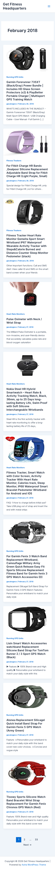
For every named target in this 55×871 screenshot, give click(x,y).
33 (36, 839)
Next (27, 844)
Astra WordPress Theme (34, 864)
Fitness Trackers (13, 161)
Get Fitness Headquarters (14, 6)
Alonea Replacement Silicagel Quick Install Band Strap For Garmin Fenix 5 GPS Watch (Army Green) (25, 725)
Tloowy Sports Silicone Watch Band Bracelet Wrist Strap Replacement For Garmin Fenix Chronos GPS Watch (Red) (26, 802)
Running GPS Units (14, 77)
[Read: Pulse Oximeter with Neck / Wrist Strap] (27, 295)
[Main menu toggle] (49, 6)
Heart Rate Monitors (15, 314)
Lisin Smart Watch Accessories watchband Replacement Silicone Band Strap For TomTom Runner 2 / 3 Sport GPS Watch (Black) (27, 650)
